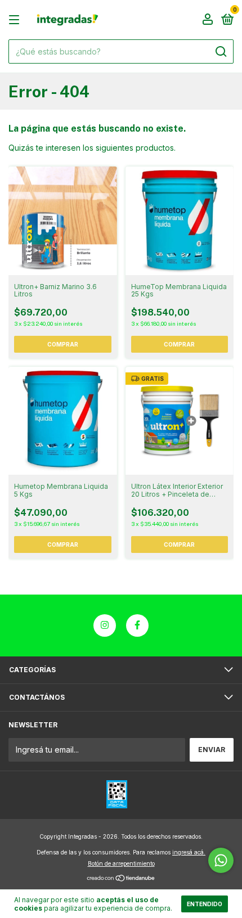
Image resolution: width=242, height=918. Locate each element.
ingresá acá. (188, 852)
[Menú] (16, 20)
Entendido (204, 904)
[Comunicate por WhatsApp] (221, 860)
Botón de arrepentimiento (121, 863)
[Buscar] (220, 52)
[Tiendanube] (121, 879)
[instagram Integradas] (104, 625)
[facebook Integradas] (137, 625)
